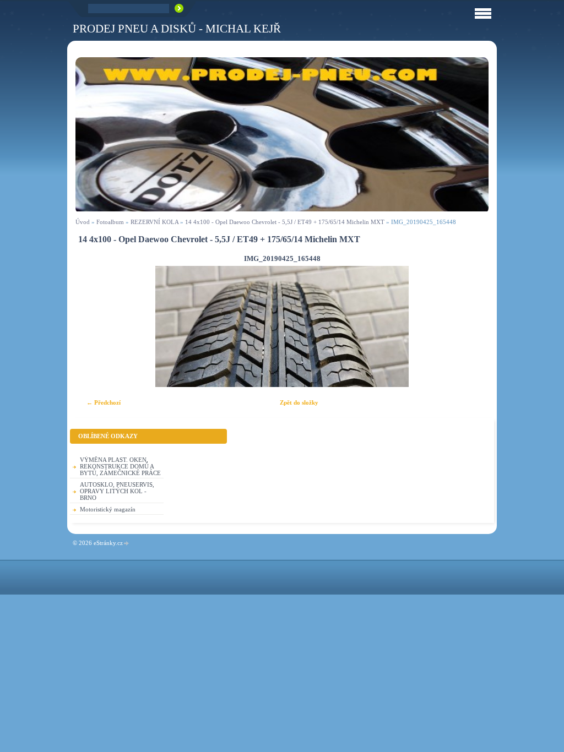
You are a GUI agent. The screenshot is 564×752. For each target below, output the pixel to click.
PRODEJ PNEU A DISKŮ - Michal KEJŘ (177, 28)
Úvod (82, 222)
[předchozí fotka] (93, 326)
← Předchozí (103, 402)
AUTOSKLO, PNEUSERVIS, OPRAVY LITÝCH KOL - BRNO (117, 491)
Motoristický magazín (107, 509)
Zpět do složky (299, 402)
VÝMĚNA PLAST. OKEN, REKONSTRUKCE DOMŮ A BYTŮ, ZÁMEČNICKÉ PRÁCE (120, 466)
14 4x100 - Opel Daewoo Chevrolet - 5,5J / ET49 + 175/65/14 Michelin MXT (284, 222)
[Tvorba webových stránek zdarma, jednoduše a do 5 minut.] (127, 543)
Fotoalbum (110, 222)
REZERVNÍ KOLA (154, 222)
